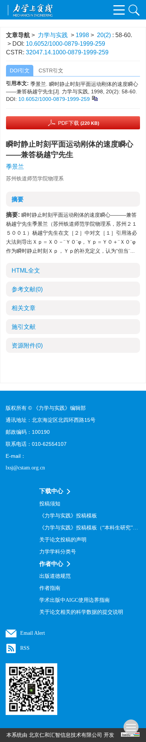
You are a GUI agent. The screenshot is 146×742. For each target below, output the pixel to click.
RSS (25, 648)
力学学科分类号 (57, 552)
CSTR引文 (51, 70)
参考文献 (27, 289)
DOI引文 (20, 70)
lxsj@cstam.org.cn (25, 468)
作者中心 (51, 564)
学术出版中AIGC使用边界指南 (74, 600)
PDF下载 (78, 123)
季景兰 (15, 166)
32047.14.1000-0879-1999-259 (67, 52)
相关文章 (24, 308)
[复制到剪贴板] (94, 98)
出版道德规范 (55, 576)
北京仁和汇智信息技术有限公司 (65, 735)
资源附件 (27, 345)
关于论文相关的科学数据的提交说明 (81, 612)
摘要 (18, 199)
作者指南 (49, 588)
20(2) (104, 35)
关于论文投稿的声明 (62, 540)
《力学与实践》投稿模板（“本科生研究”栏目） (89, 528)
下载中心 (51, 491)
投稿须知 (49, 504)
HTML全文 (26, 270)
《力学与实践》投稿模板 (68, 516)
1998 (82, 35)
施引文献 (24, 327)
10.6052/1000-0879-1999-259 (65, 43)
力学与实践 (53, 35)
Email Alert (32, 633)
